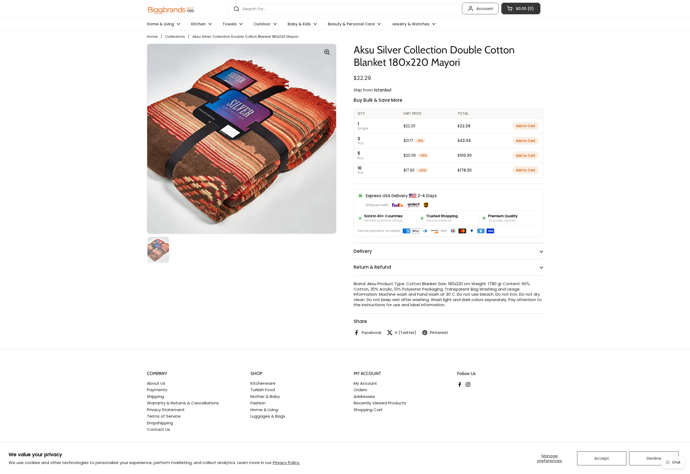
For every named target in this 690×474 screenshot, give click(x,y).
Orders (360, 390)
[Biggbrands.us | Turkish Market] (171, 9)
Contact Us (158, 429)
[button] (520, 8)
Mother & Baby (265, 396)
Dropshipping (160, 423)
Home (152, 36)
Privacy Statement (166, 409)
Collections (175, 36)
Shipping (155, 396)
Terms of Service (164, 416)
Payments (157, 390)
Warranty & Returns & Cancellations (183, 403)
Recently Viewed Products (380, 403)
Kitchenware (262, 383)
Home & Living (264, 409)
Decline (654, 458)
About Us (156, 383)
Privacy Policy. (286, 462)
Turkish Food (262, 390)
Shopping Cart (368, 409)
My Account (365, 383)
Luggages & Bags (267, 416)
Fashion (257, 403)
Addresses (364, 396)
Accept (601, 458)
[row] (448, 125)
